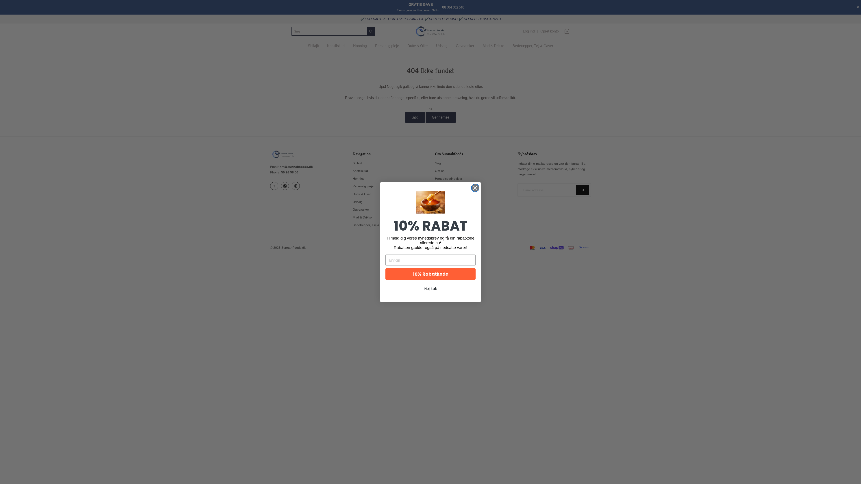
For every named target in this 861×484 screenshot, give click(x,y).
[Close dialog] (475, 188)
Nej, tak (430, 288)
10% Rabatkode (430, 274)
